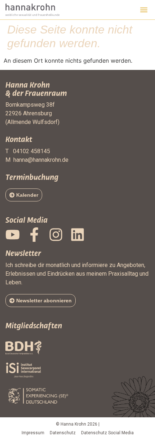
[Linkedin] (77, 234)
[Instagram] (56, 234)
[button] (144, 9)
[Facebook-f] (34, 234)
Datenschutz (63, 432)
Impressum (33, 432)
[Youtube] (12, 234)
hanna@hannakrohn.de (40, 159)
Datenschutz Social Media (107, 432)
